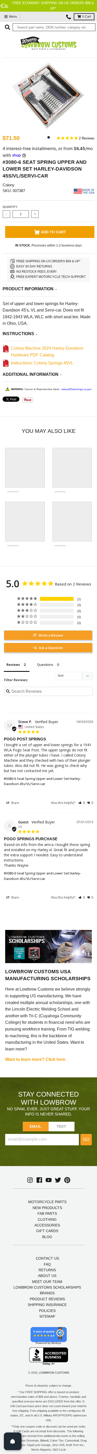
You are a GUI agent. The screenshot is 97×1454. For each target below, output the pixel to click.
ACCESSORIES (47, 1225)
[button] (82, 803)
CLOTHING (47, 1219)
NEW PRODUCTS (47, 1208)
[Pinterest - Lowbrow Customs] (67, 1180)
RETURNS (47, 1270)
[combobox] (54, 27)
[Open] (12, 1441)
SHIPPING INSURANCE (47, 1305)
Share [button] (14, 803)
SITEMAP (47, 1316)
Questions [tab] (45, 664)
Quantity (10, 206)
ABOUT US (47, 1276)
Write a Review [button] (51, 635)
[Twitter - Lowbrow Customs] (58, 1180)
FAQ (47, 1264)
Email (35, 1126)
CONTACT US (47, 1258)
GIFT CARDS (47, 1231)
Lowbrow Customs (54, 1372)
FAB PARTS (47, 1213)
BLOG (47, 1237)
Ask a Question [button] (51, 647)
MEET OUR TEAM (47, 1282)
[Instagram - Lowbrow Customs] (30, 1180)
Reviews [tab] (13, 664)
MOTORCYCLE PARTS (47, 1202)
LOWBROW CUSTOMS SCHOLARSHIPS (47, 1287)
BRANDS (47, 1293)
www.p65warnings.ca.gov (77, 389)
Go (86, 1139)
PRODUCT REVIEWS (47, 1299)
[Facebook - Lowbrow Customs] (39, 1180)
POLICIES (47, 1311)
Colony (8, 185)
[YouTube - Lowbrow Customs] (49, 1180)
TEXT (61, 1126)
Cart (86, 16)
